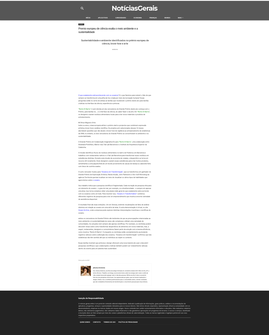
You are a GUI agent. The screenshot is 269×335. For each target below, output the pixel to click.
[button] (82, 8)
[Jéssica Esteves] (86, 274)
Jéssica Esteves (99, 268)
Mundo (81, 24)
